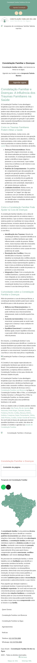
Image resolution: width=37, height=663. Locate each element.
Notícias (5, 632)
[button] (33, 467)
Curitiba (16, 413)
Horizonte (4, 410)
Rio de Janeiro (24, 408)
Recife (10, 413)
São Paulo (14, 408)
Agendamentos (7, 627)
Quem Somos (7, 609)
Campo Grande (22, 417)
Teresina (32, 417)
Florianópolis (24, 415)
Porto (10, 410)
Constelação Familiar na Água (12, 621)
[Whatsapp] (16, 13)
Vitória (32, 415)
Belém (28, 413)
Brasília (27, 410)
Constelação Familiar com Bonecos (13, 390)
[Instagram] (20, 13)
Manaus (23, 413)
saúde (3, 146)
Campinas (11, 415)
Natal (17, 415)
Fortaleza (4, 413)
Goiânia (4, 415)
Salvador (21, 410)
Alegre (15, 410)
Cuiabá (13, 417)
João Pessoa (5, 417)
